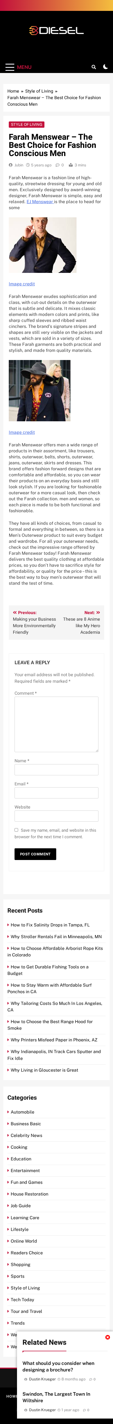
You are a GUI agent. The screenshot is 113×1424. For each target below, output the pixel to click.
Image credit (22, 283)
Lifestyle (20, 1229)
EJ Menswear (40, 201)
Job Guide (21, 1205)
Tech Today (22, 1299)
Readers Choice (27, 1252)
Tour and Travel (26, 1311)
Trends (18, 1323)
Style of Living (26, 124)
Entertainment (25, 1170)
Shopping (20, 1264)
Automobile (22, 1112)
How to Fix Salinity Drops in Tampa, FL (50, 925)
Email (22, 784)
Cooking (19, 1147)
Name (22, 761)
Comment (26, 693)
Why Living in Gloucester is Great (44, 1070)
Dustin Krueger (42, 1379)
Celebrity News (26, 1135)
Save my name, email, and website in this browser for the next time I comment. (55, 833)
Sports (17, 1276)
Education (21, 1158)
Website (22, 807)
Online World (24, 1241)
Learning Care (25, 1217)
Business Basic (26, 1123)
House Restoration (29, 1194)
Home (12, 1396)
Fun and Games (27, 1182)
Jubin (19, 165)
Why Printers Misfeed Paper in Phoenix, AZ (54, 1039)
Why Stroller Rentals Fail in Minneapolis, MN (56, 936)
